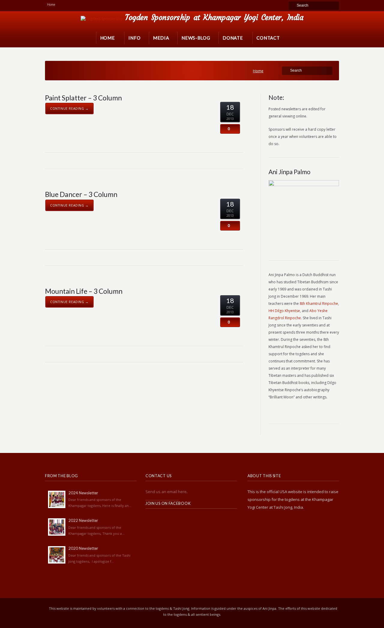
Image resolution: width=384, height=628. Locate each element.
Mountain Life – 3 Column (83, 291)
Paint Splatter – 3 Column (83, 98)
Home (258, 70)
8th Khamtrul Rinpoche (319, 303)
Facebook (163, 520)
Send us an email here (166, 491)
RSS (150, 520)
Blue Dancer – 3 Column (81, 194)
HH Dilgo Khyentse (284, 310)
